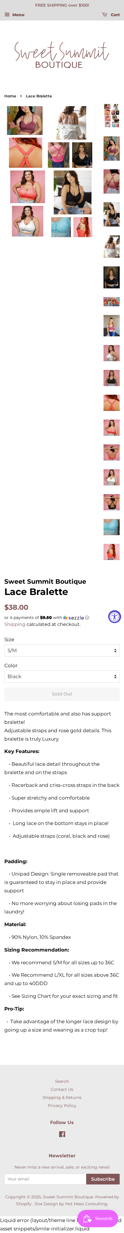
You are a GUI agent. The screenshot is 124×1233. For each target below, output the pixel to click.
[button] (62, 617)
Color (11, 665)
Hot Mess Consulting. (86, 1203)
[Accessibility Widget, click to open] (114, 616)
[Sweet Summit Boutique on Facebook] (62, 1135)
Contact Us (62, 1089)
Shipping (14, 624)
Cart (115, 14)
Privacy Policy (62, 1105)
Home (10, 96)
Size (9, 639)
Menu (18, 14)
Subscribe (103, 1179)
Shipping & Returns (62, 1097)
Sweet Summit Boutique (68, 1196)
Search (62, 1081)
